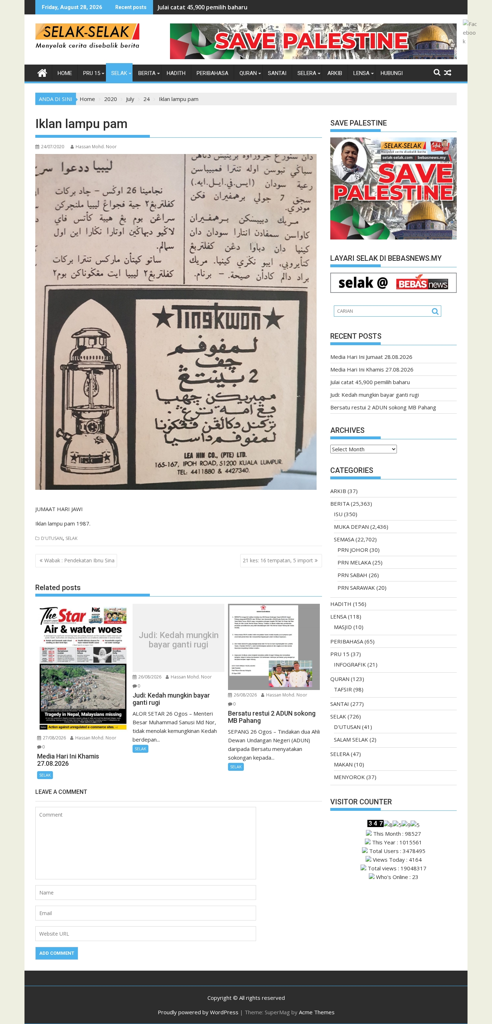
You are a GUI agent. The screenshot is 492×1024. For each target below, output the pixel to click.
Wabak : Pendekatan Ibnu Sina (79, 560)
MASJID (343, 626)
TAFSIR (343, 689)
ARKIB (334, 73)
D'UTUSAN (52, 538)
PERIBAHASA (212, 73)
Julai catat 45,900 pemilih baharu (202, 7)
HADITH (176, 73)
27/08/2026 (54, 738)
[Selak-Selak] (42, 72)
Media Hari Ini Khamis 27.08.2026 (371, 369)
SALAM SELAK (351, 739)
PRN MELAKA (354, 562)
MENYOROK (349, 777)
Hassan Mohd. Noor (96, 147)
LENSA (361, 73)
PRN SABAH (352, 575)
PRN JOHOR (352, 549)
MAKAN (343, 764)
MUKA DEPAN (351, 526)
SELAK (119, 73)
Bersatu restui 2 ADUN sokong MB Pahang (383, 407)
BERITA (147, 73)
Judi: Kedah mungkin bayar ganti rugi (179, 639)
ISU (338, 514)
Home (65, 73)
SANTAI (277, 73)
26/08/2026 (149, 677)
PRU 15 (91, 73)
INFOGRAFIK (350, 664)
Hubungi (392, 73)
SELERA (307, 73)
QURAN (248, 73)
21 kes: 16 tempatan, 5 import (278, 560)
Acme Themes (317, 1012)
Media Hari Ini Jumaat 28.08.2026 (371, 356)
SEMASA (344, 539)
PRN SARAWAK (356, 587)
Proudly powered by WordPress (198, 1012)
